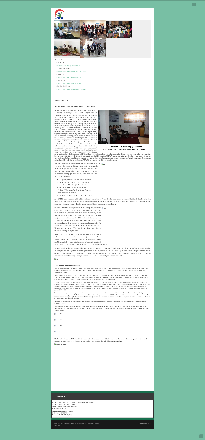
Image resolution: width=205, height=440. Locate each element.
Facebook (182, 4)
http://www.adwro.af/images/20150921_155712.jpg (25, 52)
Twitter (185, 4)
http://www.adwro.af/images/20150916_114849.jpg (25, 70)
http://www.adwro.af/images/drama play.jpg (22, 64)
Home (13, 73)
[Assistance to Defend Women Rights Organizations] (13, 13)
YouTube (189, 4)
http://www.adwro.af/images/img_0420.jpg (22, 58)
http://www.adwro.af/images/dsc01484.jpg (22, 46)
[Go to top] (201, 436)
